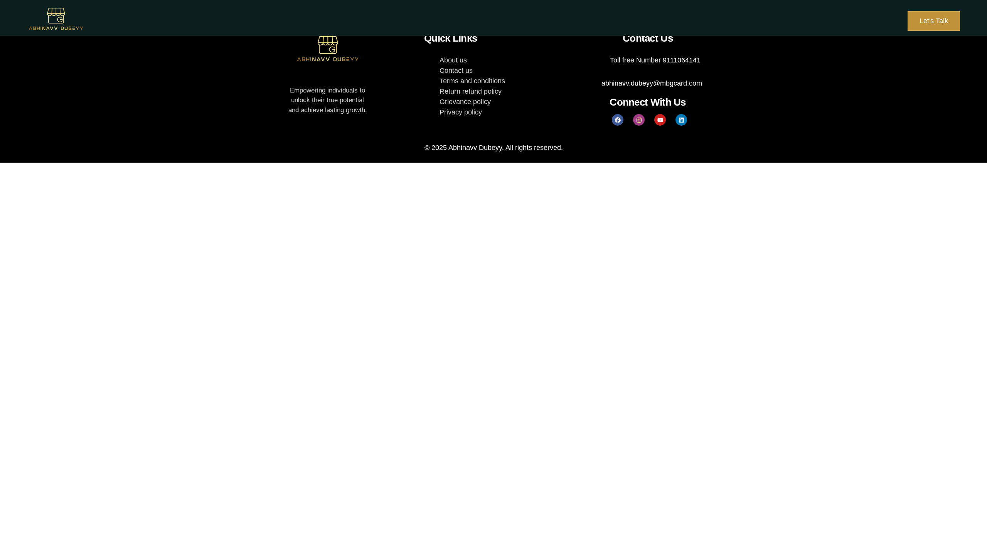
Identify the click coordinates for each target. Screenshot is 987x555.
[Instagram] (639, 120)
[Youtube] (660, 120)
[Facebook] (617, 120)
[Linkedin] (681, 120)
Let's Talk (934, 21)
